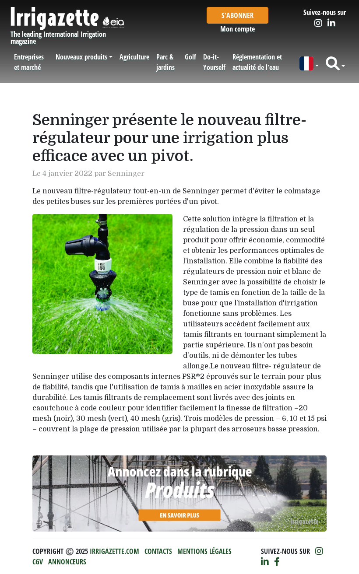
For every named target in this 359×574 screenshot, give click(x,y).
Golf (190, 57)
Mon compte (237, 29)
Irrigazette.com (114, 551)
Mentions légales (204, 551)
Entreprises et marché (29, 62)
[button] (309, 63)
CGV (37, 562)
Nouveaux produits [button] (81, 57)
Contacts (158, 551)
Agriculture (134, 57)
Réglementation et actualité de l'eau (257, 62)
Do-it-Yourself (214, 62)
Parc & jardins (165, 62)
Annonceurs (67, 562)
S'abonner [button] (237, 15)
